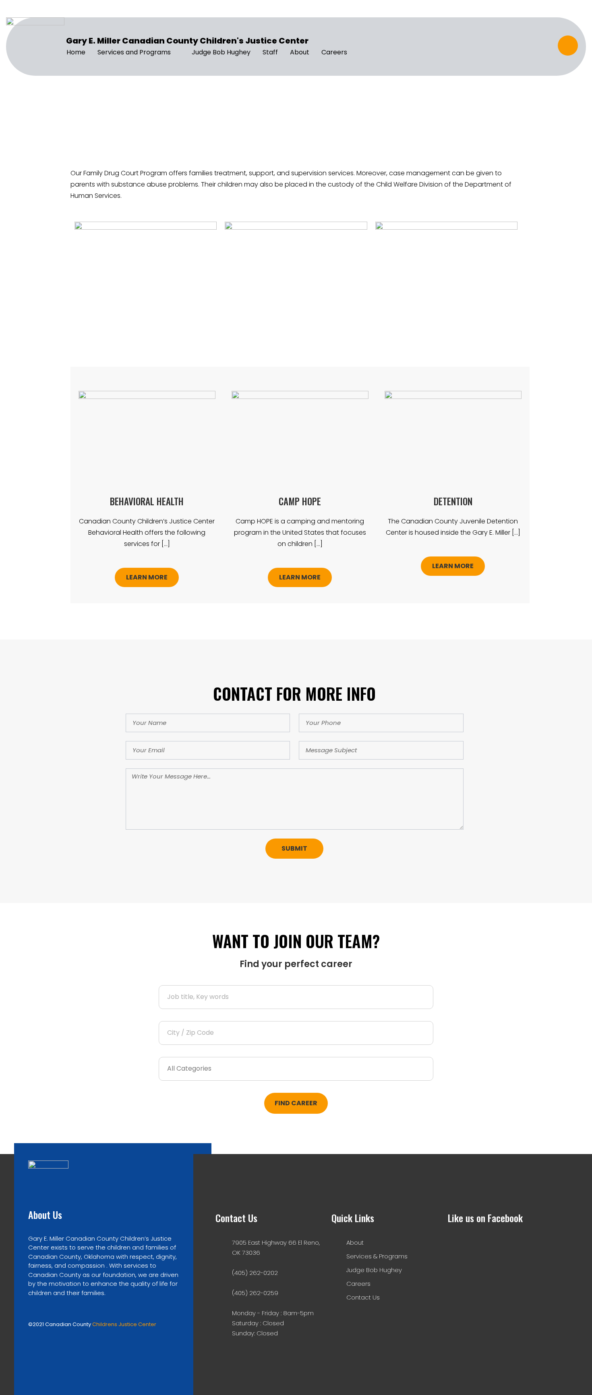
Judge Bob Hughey (221, 52)
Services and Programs (134, 52)
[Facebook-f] (568, 45)
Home (75, 52)
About (299, 52)
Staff (270, 52)
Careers (334, 52)
